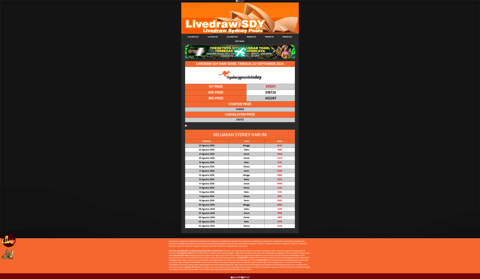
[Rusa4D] (240, 126)
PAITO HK (205, 246)
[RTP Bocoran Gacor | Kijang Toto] (8, 240)
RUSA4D (193, 244)
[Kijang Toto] (236, 277)
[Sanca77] (240, 1)
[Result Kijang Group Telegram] (8, 255)
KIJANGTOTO (173, 241)
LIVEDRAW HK (232, 246)
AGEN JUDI (243, 246)
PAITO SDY (222, 246)
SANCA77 (253, 244)
